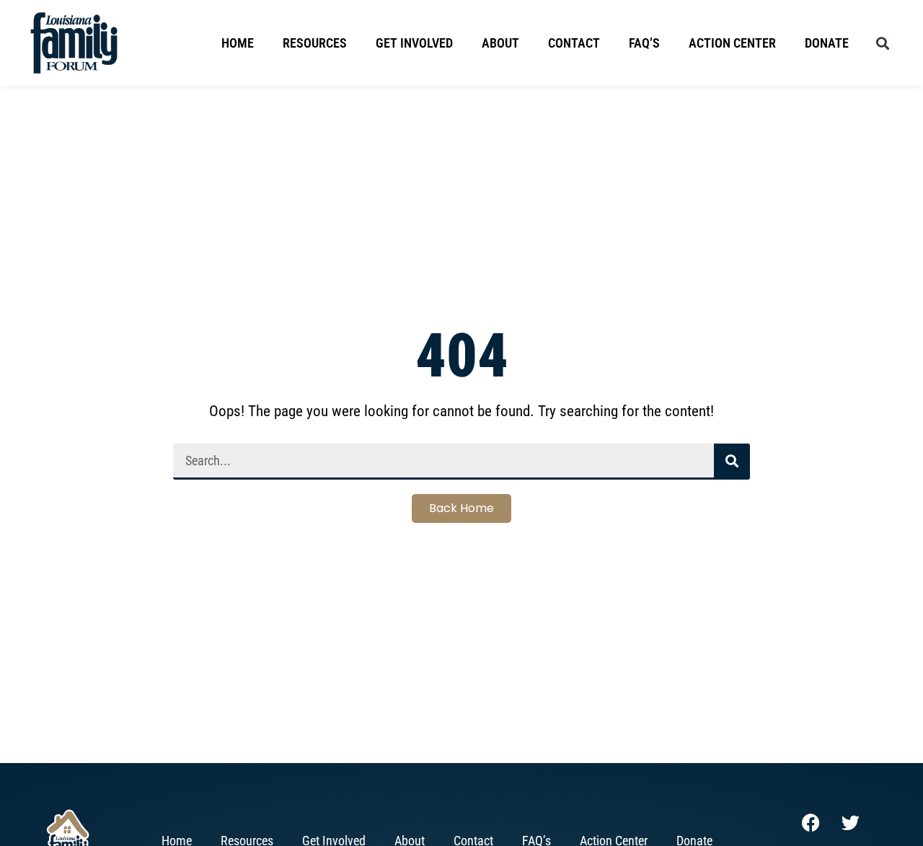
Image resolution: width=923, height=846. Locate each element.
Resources (315, 42)
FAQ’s (644, 42)
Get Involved (414, 42)
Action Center (732, 42)
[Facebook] (810, 822)
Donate (827, 42)
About (500, 42)
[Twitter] (850, 822)
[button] (882, 43)
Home (237, 42)
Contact (574, 42)
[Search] (732, 462)
